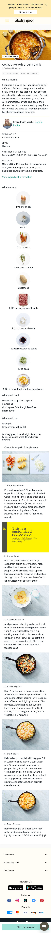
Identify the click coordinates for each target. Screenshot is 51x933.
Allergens (8, 161)
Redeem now (25, 12)
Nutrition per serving (14, 152)
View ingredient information (17, 177)
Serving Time (9, 134)
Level (5, 143)
